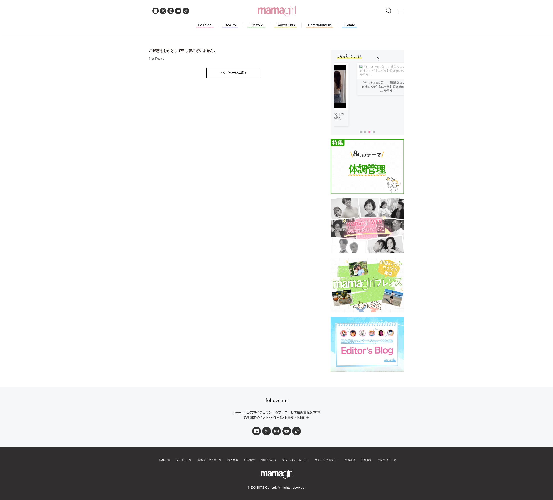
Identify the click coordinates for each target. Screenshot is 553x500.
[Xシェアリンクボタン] (266, 435)
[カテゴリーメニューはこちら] (401, 11)
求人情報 (232, 463)
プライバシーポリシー (295, 463)
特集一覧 (164, 463)
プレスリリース (387, 463)
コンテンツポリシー (327, 463)
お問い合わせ (268, 463)
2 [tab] (365, 136)
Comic (349, 25)
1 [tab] (360, 136)
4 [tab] (373, 136)
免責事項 (350, 463)
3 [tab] (369, 136)
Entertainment (319, 25)
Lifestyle (256, 25)
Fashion (204, 25)
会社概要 (366, 463)
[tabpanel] (369, 96)
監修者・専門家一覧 (210, 463)
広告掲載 (249, 463)
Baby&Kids (285, 25)
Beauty (230, 25)
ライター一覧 (184, 463)
